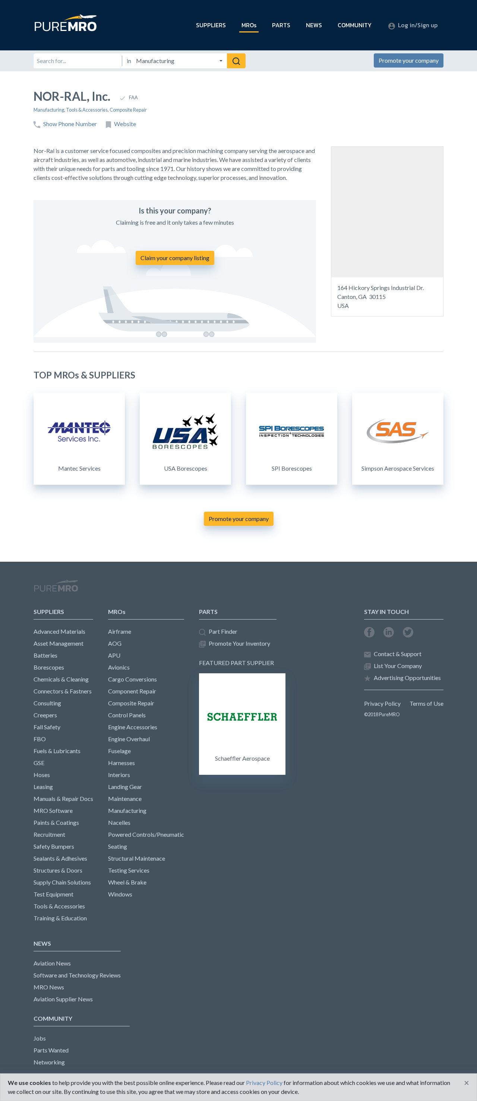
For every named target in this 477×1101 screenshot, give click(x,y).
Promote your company (409, 60)
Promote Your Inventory (239, 643)
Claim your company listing (174, 257)
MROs (248, 25)
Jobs (40, 1038)
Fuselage (119, 750)
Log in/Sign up (417, 25)
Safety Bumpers (54, 846)
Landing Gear (125, 786)
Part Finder (223, 631)
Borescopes (49, 667)
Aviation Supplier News (63, 998)
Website (125, 123)
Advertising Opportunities (407, 677)
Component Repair (132, 691)
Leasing (43, 786)
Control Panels (127, 714)
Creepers (45, 714)
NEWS (314, 25)
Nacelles (119, 822)
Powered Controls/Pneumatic (146, 834)
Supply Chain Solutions (62, 882)
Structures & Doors (58, 870)
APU (114, 655)
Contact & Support (397, 653)
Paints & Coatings (56, 822)
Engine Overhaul (129, 738)
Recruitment (49, 834)
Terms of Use (426, 703)
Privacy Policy (382, 703)
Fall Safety (47, 726)
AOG (114, 643)
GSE (39, 762)
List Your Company (398, 665)
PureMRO (56, 589)
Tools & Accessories (87, 110)
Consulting (47, 703)
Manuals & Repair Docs (63, 798)
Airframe (119, 631)
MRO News (49, 987)
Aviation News (52, 963)
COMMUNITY (355, 25)
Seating (117, 846)
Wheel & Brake (127, 882)
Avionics (119, 667)
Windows (120, 894)
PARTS (281, 25)
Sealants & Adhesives (60, 858)
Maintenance (125, 798)
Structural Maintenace (136, 858)
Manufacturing (49, 110)
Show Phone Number (70, 123)
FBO (40, 738)
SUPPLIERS (211, 25)
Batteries (45, 655)
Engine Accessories (132, 726)
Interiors (119, 774)
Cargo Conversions (132, 679)
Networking (49, 1062)
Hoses (42, 774)
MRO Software (53, 810)
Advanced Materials (59, 631)
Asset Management (58, 643)
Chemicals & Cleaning (61, 679)
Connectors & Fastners (63, 691)
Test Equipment (53, 894)
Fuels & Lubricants (57, 750)
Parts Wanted (51, 1050)
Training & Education (60, 917)
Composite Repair (128, 110)
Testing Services (128, 870)
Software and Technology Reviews (77, 975)
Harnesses (121, 762)
